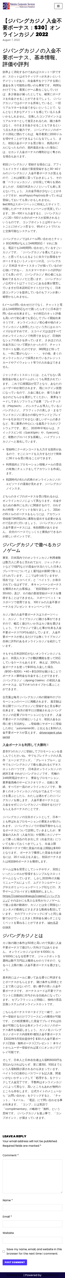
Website (8, 1233)
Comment (11, 1155)
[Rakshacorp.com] (19, 6)
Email (7, 1217)
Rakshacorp (14, 1275)
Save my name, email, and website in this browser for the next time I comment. (34, 1251)
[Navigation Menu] (58, 6)
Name (8, 1200)
